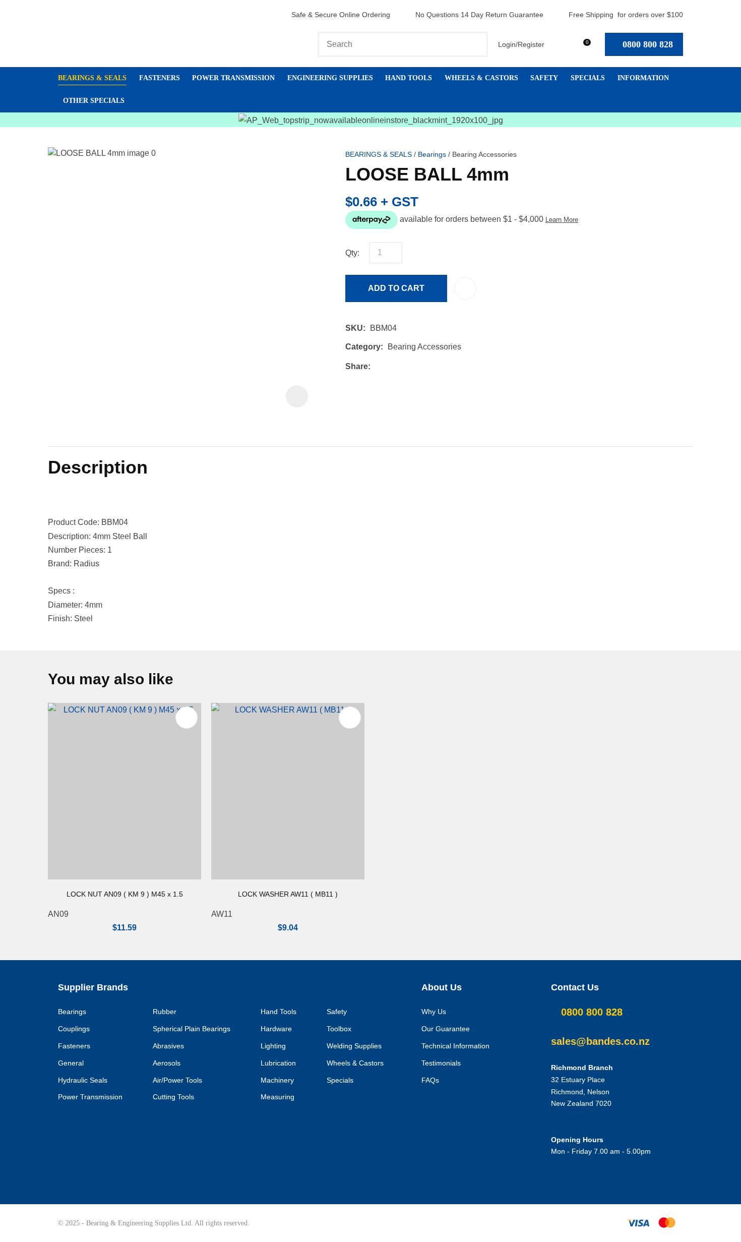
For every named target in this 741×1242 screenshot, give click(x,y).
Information (643, 78)
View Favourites (559, 44)
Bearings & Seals (92, 78)
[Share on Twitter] (390, 366)
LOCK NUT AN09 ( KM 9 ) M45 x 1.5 (125, 894)
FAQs (430, 1080)
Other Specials (94, 100)
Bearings (432, 154)
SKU (354, 328)
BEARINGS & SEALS (378, 154)
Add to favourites (186, 717)
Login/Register (521, 44)
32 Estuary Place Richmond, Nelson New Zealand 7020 (581, 1092)
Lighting (273, 1046)
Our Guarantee (445, 1029)
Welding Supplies (354, 1046)
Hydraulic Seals (82, 1080)
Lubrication (278, 1063)
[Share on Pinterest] (421, 366)
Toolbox (339, 1029)
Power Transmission (233, 78)
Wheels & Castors (481, 78)
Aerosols (166, 1063)
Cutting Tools (173, 1097)
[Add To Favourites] (465, 288)
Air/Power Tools (177, 1080)
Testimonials (441, 1063)
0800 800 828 (648, 44)
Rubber (164, 1012)
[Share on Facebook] (377, 366)
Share (356, 366)
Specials (588, 78)
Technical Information (455, 1046)
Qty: (352, 253)
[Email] (406, 366)
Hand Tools (408, 78)
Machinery (277, 1080)
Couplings (74, 1029)
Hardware (276, 1029)
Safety (544, 78)
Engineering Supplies (330, 78)
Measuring (277, 1097)
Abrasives (168, 1046)
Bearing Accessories (484, 154)
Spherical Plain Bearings (191, 1029)
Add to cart (396, 288)
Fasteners (159, 78)
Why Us (433, 1012)
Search (476, 44)
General (71, 1063)
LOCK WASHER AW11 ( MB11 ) (288, 894)
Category (363, 346)
